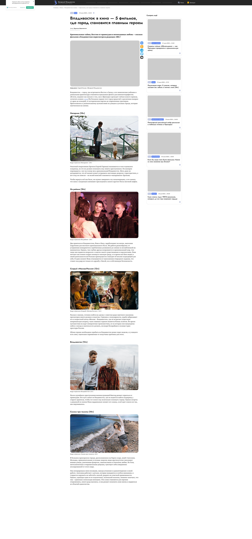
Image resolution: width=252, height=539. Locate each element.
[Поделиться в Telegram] (141, 50)
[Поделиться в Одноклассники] (141, 46)
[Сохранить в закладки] (93, 13)
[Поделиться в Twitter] (141, 53)
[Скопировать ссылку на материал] (141, 57)
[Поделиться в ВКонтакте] (141, 43)
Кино (61, 8)
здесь (86, 99)
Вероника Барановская (80, 28)
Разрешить (30, 7)
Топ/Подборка (155, 156)
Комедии (154, 194)
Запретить (22, 7)
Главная (55, 8)
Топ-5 (75, 13)
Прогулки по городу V (157, 119)
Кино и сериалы (156, 43)
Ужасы (153, 82)
